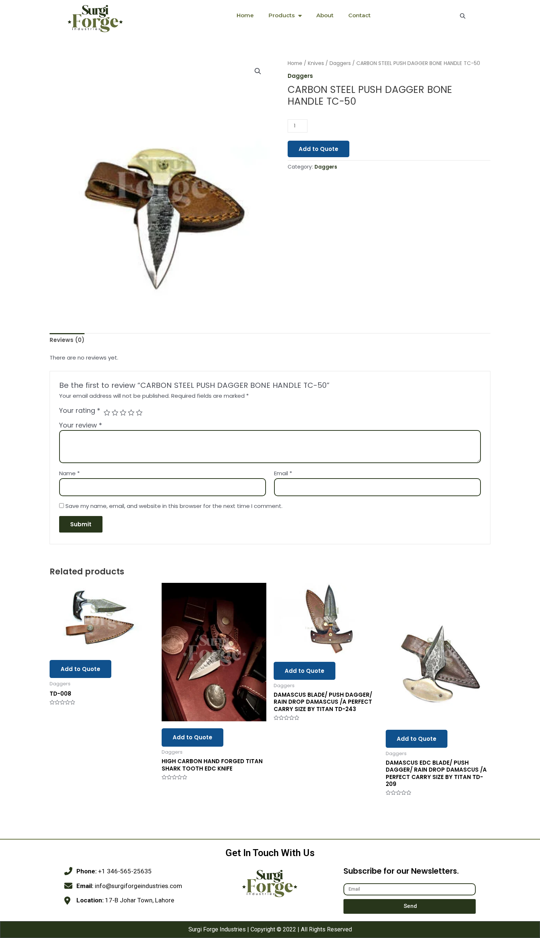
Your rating (79, 410)
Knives (316, 63)
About (325, 15)
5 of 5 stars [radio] (139, 412)
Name (69, 473)
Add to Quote (318, 149)
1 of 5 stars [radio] (107, 412)
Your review (80, 425)
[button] (257, 71)
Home (245, 15)
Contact (359, 15)
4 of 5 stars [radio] (131, 412)
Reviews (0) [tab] (67, 340)
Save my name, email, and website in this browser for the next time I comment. (173, 506)
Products (282, 15)
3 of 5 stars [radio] (123, 412)
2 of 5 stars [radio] (115, 412)
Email (283, 473)
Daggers (340, 63)
